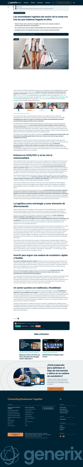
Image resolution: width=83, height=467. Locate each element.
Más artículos (19, 6)
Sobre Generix (63, 407)
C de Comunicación (22, 95)
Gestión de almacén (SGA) (13, 410)
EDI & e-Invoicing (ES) (29, 407)
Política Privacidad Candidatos (31, 434)
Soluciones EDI (28, 410)
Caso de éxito (63, 419)
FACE (26, 419)
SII (25, 423)
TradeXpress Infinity (29, 412)
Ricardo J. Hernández (41, 93)
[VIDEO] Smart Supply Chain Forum (52, 356)
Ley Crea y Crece (28, 421)
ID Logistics (40, 98)
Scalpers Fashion (45, 97)
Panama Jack (62, 95)
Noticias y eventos (64, 412)
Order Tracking (11, 425)
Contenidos (62, 427)
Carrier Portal (10, 422)
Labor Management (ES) (13, 412)
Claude (38, 326)
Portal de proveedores (30, 418)
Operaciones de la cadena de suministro (14, 408)
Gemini (32, 326)
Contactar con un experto (63, 2)
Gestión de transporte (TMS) (14, 413)
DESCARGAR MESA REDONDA (21, 113)
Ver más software (48, 408)
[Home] (8, 6)
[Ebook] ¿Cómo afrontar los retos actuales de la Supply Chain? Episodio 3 (29, 357)
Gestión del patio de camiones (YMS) (14, 418)
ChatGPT (18, 326)
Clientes (33, 2)
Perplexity (26, 326)
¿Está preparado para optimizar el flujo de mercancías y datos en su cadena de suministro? (35, 8)
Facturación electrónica (30, 409)
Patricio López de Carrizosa (21, 97)
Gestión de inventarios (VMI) (14, 415)
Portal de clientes (29, 416)
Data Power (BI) (11, 420)
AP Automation (28, 414)
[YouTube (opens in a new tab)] (63, 436)
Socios (61, 425)
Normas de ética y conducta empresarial (33, 436)
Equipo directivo (63, 409)
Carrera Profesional (64, 410)
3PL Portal (10, 423)
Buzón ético (48, 434)
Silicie (26, 425)
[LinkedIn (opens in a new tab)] (18, 318)
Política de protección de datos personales (33, 433)
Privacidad (45, 433)
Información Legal (41, 434)
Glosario (61, 429)
